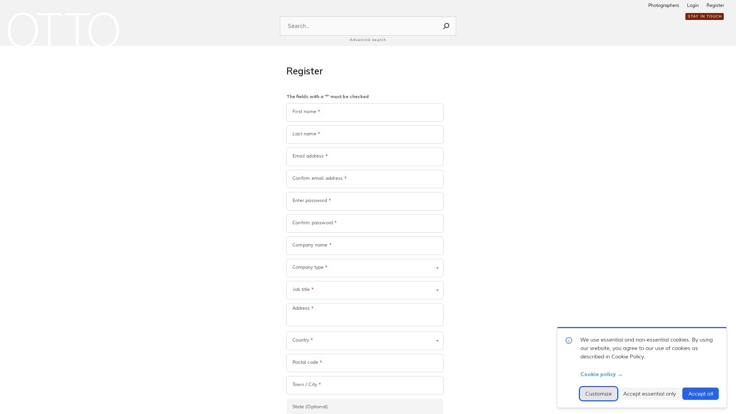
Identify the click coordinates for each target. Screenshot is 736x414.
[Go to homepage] (63, 30)
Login (693, 5)
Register (715, 5)
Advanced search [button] (368, 40)
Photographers (663, 5)
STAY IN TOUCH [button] (705, 16)
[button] (446, 26)
